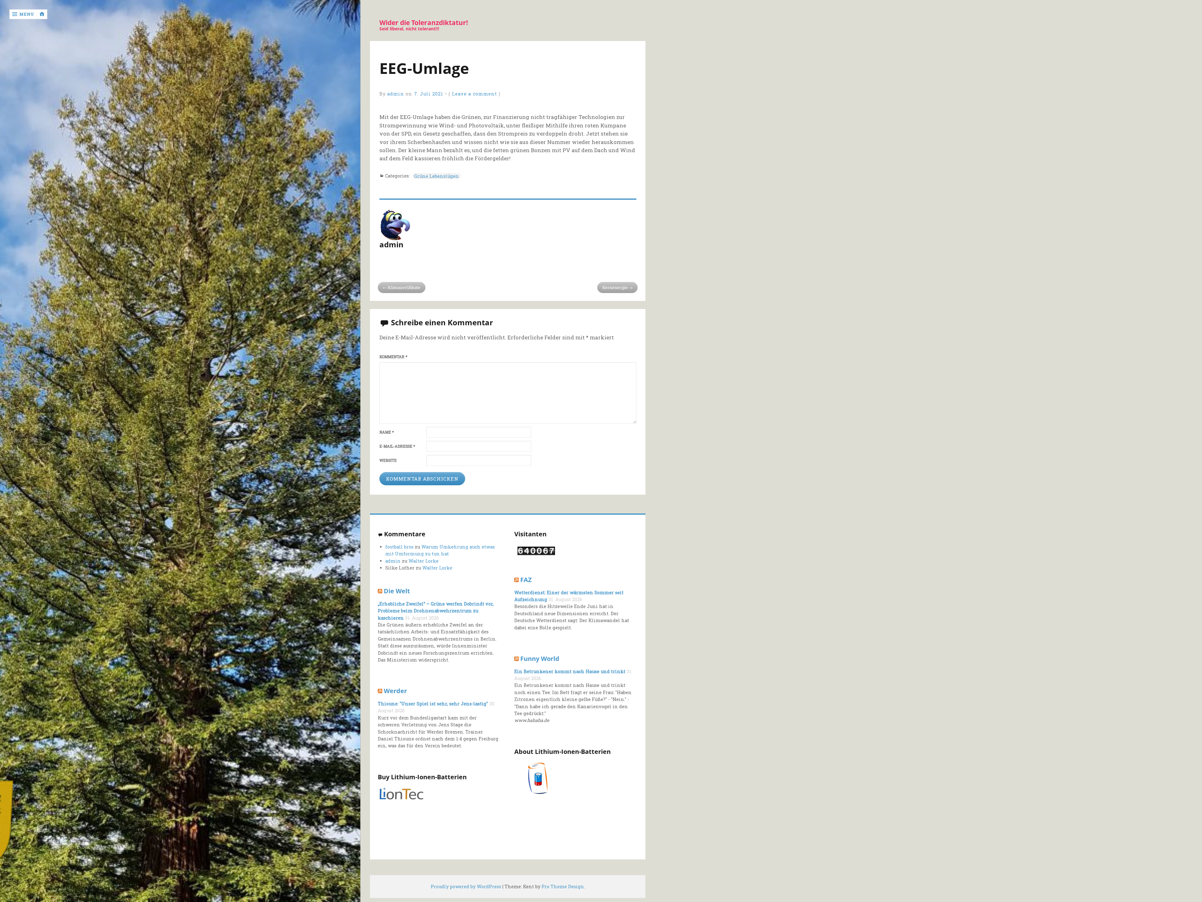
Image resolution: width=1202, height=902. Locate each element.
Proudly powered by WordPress (466, 886)
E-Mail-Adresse (397, 446)
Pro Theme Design (563, 886)
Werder (395, 690)
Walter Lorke (423, 561)
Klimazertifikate (404, 287)
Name (386, 432)
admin (395, 94)
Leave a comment (474, 94)
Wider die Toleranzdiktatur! (423, 23)
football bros (399, 547)
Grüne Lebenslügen (436, 176)
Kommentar (393, 356)
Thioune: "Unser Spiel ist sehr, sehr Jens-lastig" (433, 704)
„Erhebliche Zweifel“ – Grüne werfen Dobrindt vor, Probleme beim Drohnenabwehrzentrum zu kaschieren (436, 611)
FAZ (526, 579)
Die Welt (397, 590)
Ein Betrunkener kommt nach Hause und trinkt (569, 671)
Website (388, 460)
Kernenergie (615, 287)
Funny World (539, 658)
